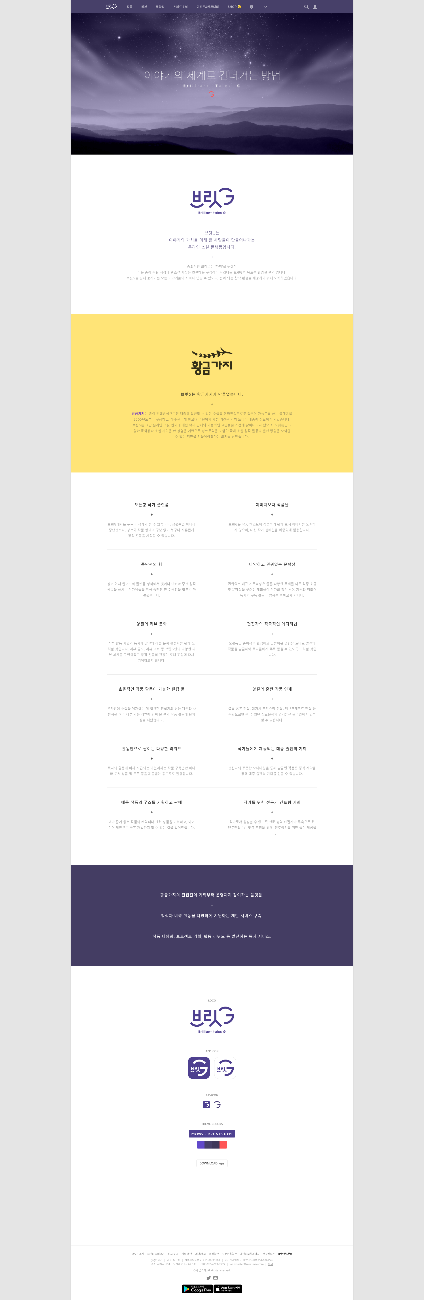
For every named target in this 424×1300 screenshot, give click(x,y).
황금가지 (138, 413)
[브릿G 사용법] (251, 6)
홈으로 (248, 1228)
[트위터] (208, 1278)
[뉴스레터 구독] (215, 1278)
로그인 (216, 1228)
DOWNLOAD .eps (212, 1163)
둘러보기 (182, 1228)
